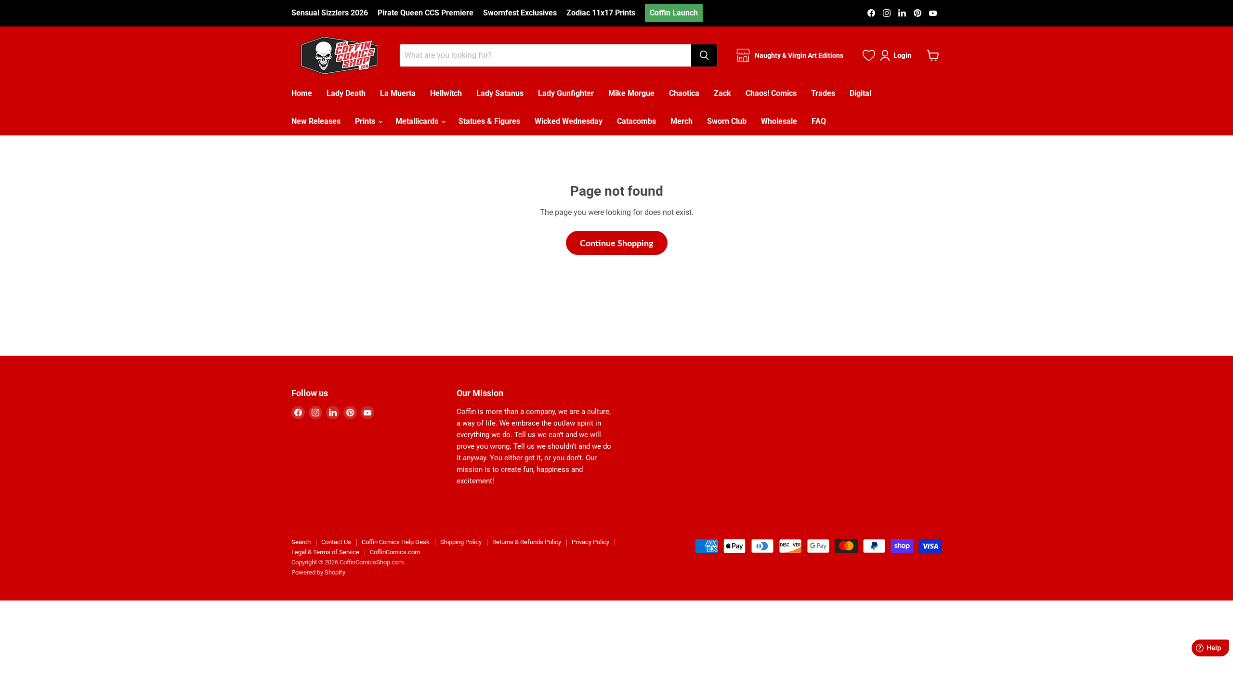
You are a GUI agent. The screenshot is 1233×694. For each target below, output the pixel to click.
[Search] (704, 55)
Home (301, 93)
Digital (860, 93)
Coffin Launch (674, 12)
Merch (681, 121)
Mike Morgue (631, 93)
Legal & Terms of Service (325, 552)
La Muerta (398, 93)
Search (301, 542)
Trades (823, 93)
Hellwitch (446, 93)
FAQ (819, 121)
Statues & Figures (489, 121)
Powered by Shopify (318, 572)
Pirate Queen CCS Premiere (425, 13)
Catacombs (636, 121)
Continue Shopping (617, 243)
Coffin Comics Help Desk (396, 542)
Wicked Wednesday (569, 121)
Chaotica (684, 93)
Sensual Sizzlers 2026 (329, 13)
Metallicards (417, 121)
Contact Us (336, 542)
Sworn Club (727, 121)
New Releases (316, 121)
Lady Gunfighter (566, 93)
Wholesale (779, 121)
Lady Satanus (500, 93)
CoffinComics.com (395, 552)
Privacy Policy (590, 542)
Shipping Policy (461, 542)
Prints (366, 121)
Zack (722, 93)
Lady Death (346, 93)
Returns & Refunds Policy (526, 542)
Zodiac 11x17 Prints (600, 13)
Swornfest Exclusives (520, 13)
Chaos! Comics (771, 93)
